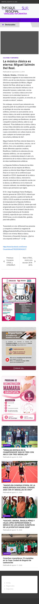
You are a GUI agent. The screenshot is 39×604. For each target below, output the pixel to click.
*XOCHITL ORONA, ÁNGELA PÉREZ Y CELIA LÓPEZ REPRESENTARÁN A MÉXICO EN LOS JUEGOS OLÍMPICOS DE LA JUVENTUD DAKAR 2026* (19, 523)
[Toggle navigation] (19, 20)
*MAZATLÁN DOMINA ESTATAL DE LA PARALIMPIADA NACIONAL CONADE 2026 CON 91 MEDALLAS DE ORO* (19, 487)
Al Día (8, 583)
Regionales (10, 586)
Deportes (7, 445)
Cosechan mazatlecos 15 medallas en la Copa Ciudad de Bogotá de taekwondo (18, 560)
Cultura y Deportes (10, 58)
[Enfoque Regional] (15, 11)
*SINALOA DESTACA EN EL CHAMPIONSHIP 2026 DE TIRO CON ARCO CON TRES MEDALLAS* (18, 452)
